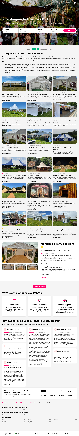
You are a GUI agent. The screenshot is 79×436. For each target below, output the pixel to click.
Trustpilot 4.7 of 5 (17, 433)
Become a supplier (46, 433)
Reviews (39, 433)
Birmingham (5, 421)
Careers (60, 433)
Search (69, 2)
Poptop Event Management (8, 402)
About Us (34, 433)
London (3, 419)
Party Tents (4, 414)
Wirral (3, 409)
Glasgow (56, 419)
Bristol (29, 419)
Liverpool (30, 421)
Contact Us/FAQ (54, 433)
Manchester (4, 422)
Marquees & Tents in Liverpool (32, 402)
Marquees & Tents (19, 402)
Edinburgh (30, 422)
